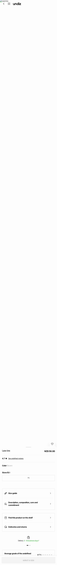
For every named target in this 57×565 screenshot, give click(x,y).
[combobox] (28, 478)
